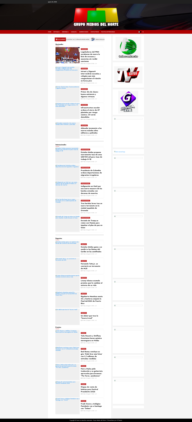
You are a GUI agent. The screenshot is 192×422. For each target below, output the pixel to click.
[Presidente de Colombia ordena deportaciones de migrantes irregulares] (68, 173)
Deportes (84, 244)
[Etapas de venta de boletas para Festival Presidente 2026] (68, 389)
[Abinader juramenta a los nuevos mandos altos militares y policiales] (68, 130)
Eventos (83, 333)
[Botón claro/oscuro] (139, 32)
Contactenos (95, 32)
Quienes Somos (83, 32)
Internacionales (85, 149)
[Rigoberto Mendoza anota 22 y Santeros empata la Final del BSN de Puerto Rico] (68, 300)
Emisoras (65, 32)
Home (49, 32)
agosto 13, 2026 (91, 410)
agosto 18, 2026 (91, 135)
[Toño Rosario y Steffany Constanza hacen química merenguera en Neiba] (68, 338)
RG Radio (84, 63)
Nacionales (84, 49)
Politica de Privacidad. (108, 32)
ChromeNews (110, 420)
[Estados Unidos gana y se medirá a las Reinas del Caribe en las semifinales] (68, 249)
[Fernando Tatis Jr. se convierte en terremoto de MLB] (68, 266)
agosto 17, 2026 (91, 229)
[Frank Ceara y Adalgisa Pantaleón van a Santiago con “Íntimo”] (68, 406)
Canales (73, 32)
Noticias (56, 32)
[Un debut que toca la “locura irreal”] (68, 317)
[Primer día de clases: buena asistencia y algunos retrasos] (68, 94)
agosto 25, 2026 (91, 63)
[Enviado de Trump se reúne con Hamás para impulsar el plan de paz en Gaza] (68, 224)
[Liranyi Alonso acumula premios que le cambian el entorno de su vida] (68, 283)
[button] (143, 32)
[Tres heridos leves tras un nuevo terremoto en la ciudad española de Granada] (68, 207)
